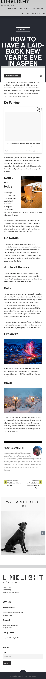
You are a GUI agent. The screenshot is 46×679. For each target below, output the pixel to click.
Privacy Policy (7, 587)
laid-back (28, 93)
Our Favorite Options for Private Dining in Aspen (32, 485)
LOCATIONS (11, 8)
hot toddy (8, 215)
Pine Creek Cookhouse (17, 279)
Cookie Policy (7, 590)
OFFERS (25, 14)
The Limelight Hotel (21, 676)
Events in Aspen (12, 76)
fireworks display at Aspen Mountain (25, 368)
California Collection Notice (11, 592)
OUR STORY (25, 8)
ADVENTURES (38, 8)
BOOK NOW (36, 14)
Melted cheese (9, 157)
